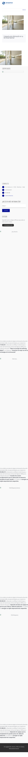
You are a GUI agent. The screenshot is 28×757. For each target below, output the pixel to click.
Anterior (24, 10)
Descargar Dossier (8, 225)
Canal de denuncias (9, 195)
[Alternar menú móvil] (25, 3)
